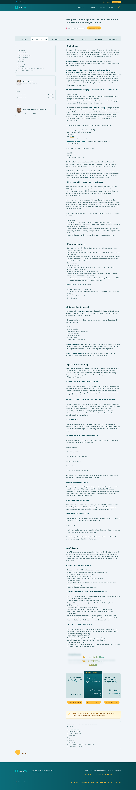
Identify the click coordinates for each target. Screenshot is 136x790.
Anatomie (23, 39)
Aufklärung (21, 59)
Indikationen (21, 50)
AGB (92, 782)
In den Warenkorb (75, 702)
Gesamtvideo (98, 39)
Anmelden (107, 2)
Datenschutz (85, 782)
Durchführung (55, 39)
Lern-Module (81, 7)
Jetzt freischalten (94, 28)
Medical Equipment (112, 39)
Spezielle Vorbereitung (24, 57)
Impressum (74, 782)
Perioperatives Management (39, 39)
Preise (93, 7)
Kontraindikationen (23, 53)
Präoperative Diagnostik (24, 55)
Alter (72, 136)
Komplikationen (69, 39)
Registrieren (116, 2)
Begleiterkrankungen (76, 141)
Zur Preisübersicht (93, 702)
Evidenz (84, 39)
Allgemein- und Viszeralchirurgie (76, 28)
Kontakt (112, 7)
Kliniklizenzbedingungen (104, 782)
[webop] (21, 7)
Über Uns (102, 7)
